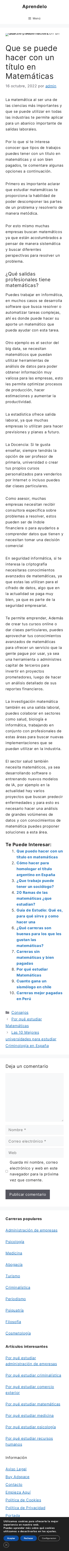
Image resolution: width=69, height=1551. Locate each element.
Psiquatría (15, 1310)
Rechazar (28, 1538)
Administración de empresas (32, 1230)
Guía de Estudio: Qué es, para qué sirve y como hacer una (40, 916)
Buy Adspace (18, 1477)
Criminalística (18, 1287)
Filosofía (13, 1322)
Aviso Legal (16, 1469)
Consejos (20, 1012)
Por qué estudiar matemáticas (33, 1404)
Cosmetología (18, 1333)
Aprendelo (34, 6)
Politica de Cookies (23, 1500)
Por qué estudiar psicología (31, 1427)
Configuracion (49, 1538)
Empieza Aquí (18, 1492)
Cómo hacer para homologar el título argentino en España (36, 869)
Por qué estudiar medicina (30, 1415)
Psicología (15, 1241)
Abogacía (14, 1264)
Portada (13, 1515)
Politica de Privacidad (25, 1508)
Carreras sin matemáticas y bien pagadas (35, 957)
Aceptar (11, 1538)
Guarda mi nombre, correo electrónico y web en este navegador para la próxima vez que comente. (34, 1171)
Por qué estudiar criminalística (33, 1375)
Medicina (14, 1253)
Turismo (13, 1276)
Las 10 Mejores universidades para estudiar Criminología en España (31, 1039)
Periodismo (16, 1299)
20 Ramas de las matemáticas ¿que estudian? (34, 898)
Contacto (14, 1484)
